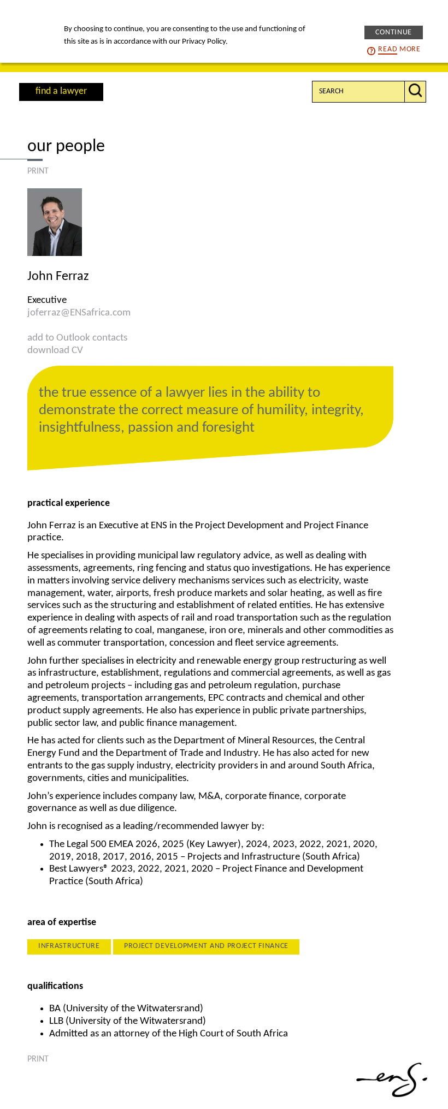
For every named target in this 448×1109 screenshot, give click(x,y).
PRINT (38, 171)
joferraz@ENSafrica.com (79, 313)
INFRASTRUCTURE (69, 946)
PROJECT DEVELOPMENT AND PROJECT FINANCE (206, 946)
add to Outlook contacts (77, 338)
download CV (55, 350)
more (399, 49)
